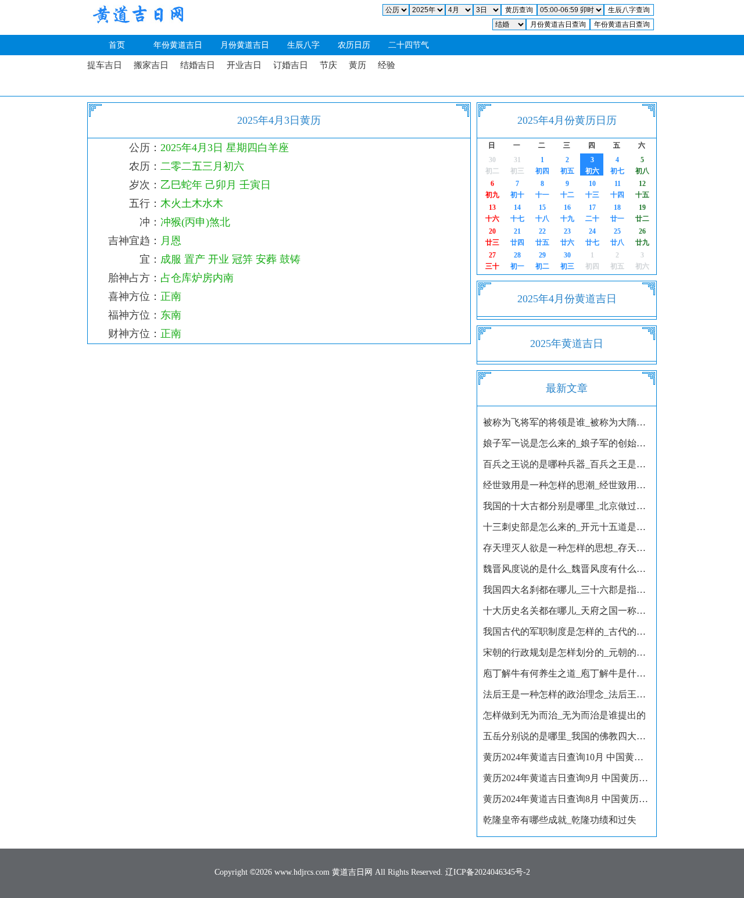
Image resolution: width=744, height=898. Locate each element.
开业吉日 (244, 65)
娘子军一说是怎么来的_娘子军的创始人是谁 (566, 443)
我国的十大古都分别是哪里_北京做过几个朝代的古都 (566, 506)
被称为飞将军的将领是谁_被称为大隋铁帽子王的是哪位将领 (566, 422)
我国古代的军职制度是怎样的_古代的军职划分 (566, 631)
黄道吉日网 (136, 17)
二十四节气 (408, 45)
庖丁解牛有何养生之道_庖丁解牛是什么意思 (566, 673)
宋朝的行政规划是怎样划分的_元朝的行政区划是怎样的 (566, 652)
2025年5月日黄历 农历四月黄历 (589, 260)
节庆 (328, 65)
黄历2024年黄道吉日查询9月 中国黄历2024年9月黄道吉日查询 (566, 778)
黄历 (357, 65)
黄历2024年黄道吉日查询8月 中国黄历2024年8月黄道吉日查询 (566, 799)
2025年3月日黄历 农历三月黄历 (489, 165)
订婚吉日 (290, 65)
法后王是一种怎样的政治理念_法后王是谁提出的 (566, 694)
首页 (117, 45)
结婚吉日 (197, 65)
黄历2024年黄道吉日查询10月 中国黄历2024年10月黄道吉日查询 (566, 757)
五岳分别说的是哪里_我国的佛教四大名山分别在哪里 (566, 736)
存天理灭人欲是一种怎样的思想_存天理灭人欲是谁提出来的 (566, 548)
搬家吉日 (151, 65)
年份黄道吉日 (177, 45)
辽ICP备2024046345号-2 (487, 872)
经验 (386, 65)
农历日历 (354, 45)
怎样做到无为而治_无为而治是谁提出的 (564, 715)
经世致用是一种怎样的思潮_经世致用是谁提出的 (566, 485)
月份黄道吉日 (244, 45)
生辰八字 (303, 45)
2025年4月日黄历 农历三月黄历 (539, 165)
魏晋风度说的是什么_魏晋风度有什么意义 (566, 569)
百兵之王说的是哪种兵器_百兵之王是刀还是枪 (566, 464)
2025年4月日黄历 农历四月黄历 (514, 260)
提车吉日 (104, 65)
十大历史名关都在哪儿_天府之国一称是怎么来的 (566, 611)
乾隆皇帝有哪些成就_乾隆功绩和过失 (559, 820)
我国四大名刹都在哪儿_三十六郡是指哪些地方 (566, 590)
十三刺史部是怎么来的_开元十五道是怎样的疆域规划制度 (566, 527)
